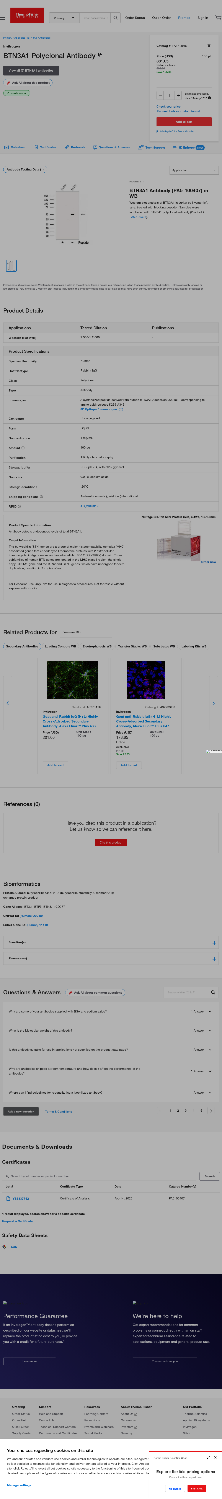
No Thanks (175, 1488)
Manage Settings (19, 1485)
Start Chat (196, 1488)
